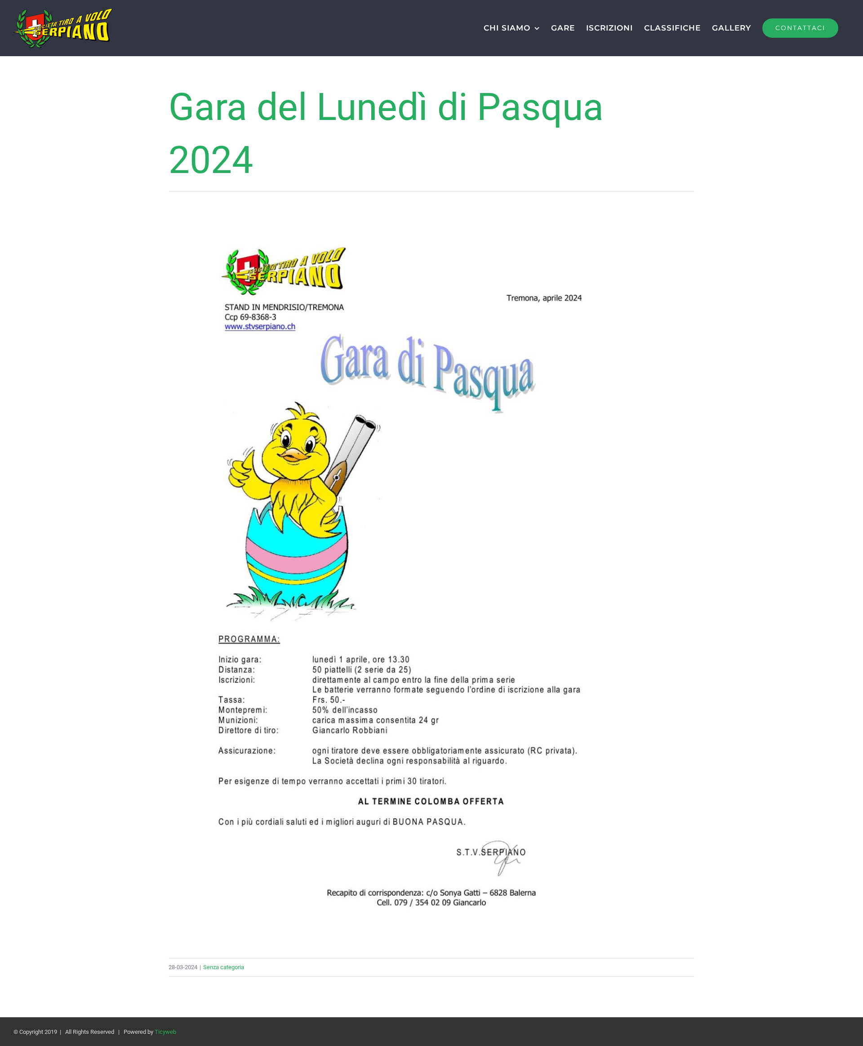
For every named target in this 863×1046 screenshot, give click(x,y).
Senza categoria (223, 967)
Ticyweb (165, 1031)
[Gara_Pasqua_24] (431, 209)
